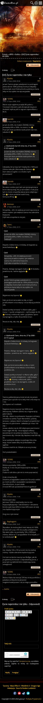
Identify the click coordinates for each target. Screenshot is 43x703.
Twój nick (7, 644)
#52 (39, 547)
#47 (39, 227)
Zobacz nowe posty (24, 61)
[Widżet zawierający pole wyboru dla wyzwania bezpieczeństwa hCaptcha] (16, 655)
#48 (39, 331)
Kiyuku (10, 78)
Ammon (10, 204)
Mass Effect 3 (15, 686)
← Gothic (5, 589)
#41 (39, 81)
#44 (39, 142)
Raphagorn (11, 521)
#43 (39, 121)
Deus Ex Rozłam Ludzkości (26, 688)
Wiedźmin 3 (25, 686)
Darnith (10, 119)
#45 (39, 184)
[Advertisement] (21, 29)
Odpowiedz (34, 65)
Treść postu (8, 609)
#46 (39, 207)
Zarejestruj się (24, 661)
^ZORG (10, 99)
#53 (39, 574)
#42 (39, 101)
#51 (39, 524)
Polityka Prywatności (33, 699)
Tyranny (6, 686)
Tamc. (9, 224)
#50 (39, 496)
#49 (39, 462)
